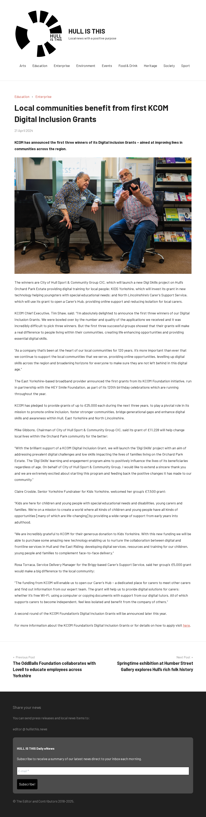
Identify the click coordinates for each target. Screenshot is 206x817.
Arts (23, 66)
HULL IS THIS (86, 31)
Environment (85, 66)
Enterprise (62, 66)
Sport (185, 66)
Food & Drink (127, 66)
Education (39, 66)
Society (169, 66)
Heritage (150, 66)
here (186, 625)
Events (107, 66)
